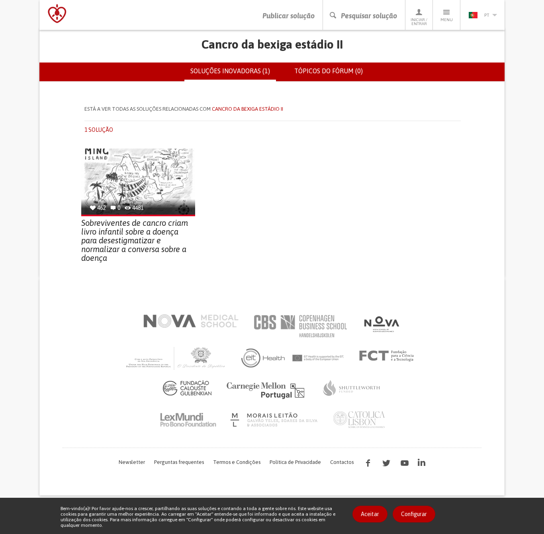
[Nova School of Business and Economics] (381, 324)
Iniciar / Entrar (419, 22)
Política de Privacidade (295, 462)
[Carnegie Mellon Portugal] (266, 390)
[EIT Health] (292, 358)
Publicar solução (288, 16)
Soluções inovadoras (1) (233, 74)
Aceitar (370, 514)
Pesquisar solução (369, 16)
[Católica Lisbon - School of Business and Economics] (359, 420)
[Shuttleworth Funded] (351, 388)
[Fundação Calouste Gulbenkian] (187, 388)
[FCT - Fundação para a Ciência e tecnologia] (388, 356)
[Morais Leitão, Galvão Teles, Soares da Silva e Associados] (275, 420)
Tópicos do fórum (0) (328, 70)
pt (486, 15)
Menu (446, 20)
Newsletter (132, 462)
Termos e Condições (236, 462)
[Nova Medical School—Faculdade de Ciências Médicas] (191, 321)
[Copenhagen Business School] (300, 326)
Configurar (414, 514)
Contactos (342, 462)
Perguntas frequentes (179, 462)
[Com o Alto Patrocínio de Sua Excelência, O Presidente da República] (176, 358)
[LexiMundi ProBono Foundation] (188, 420)
